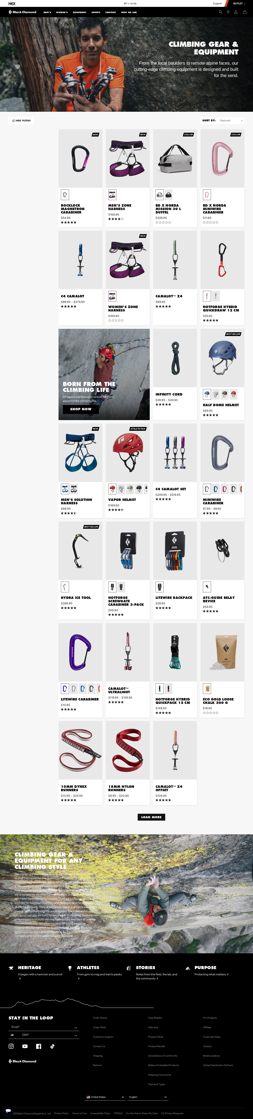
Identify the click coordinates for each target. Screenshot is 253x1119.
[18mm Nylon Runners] (128, 750)
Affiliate (207, 1027)
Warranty (153, 1027)
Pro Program (210, 1017)
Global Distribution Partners (218, 1065)
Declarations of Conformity (162, 1055)
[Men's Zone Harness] (128, 158)
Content (110, 12)
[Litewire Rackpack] (175, 551)
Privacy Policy (61, 1113)
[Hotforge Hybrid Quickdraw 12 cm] (222, 260)
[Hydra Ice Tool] (80, 551)
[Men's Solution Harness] (80, 453)
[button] (47, 12)
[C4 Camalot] (80, 260)
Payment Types (156, 1084)
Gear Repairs (155, 1017)
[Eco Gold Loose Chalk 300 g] (222, 652)
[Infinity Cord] (175, 358)
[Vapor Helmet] (128, 453)
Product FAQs (155, 1036)
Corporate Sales (211, 1036)
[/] (22, 12)
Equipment (80, 12)
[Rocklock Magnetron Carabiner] (80, 158)
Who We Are (129, 12)
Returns (97, 1065)
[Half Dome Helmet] (222, 358)
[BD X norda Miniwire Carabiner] (222, 158)
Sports (96, 12)
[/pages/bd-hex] (12, 3)
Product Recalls (156, 1046)
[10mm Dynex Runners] (80, 750)
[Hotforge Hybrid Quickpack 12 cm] (175, 652)
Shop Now (81, 409)
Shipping (98, 1055)
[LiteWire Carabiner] (80, 652)
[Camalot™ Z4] (175, 260)
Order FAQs (99, 1027)
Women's (62, 12)
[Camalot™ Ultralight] (128, 652)
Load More (151, 817)
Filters (23, 120)
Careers (207, 1046)
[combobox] (14, 1035)
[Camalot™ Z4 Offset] (175, 750)
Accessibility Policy (100, 1113)
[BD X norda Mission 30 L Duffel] (175, 158)
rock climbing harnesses (79, 898)
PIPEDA (118, 1113)
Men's (47, 12)
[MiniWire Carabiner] (222, 453)
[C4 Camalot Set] (175, 453)
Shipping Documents (159, 1074)
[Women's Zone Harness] (128, 260)
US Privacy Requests (172, 1113)
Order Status (100, 1017)
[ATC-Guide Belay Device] (222, 551)
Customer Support (103, 1036)
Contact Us (99, 1046)
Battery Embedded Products (163, 1065)
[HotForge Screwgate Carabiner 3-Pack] (128, 551)
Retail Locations (211, 1055)
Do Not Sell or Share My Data (142, 1113)
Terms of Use (79, 1113)
